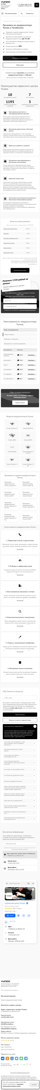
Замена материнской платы (10, 228)
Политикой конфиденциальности (20, 849)
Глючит (5, 365)
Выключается (7, 360)
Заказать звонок (20, 402)
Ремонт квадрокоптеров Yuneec (11, 1000)
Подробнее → (32, 355)
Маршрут (11, 915)
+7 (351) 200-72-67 (25, 4)
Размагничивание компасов (8, 355)
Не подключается (8, 379)
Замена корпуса (7, 248)
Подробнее (20, 549)
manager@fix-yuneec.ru (8, 1028)
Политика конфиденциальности (19, 1073)
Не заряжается (8, 374)
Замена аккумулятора (9, 243)
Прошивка (6, 233)
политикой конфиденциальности (27, 310)
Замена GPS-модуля (8, 252)
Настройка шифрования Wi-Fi (11, 238)
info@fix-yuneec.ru (7, 1024)
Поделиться (2, 1058)
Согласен (34, 1084)
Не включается (8, 369)
